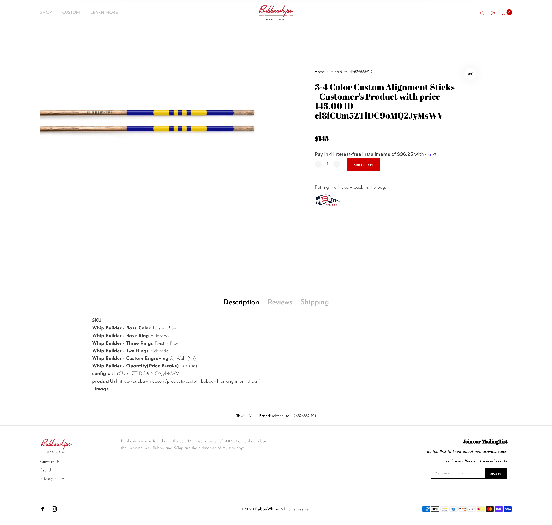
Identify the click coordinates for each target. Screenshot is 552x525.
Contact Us (50, 462)
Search (46, 470)
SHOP (46, 13)
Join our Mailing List (485, 441)
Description (241, 302)
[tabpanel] (158, 166)
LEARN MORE (104, 13)
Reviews (280, 302)
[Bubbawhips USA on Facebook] (42, 509)
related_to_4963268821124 (294, 416)
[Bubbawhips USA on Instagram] (54, 509)
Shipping (315, 302)
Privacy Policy (52, 479)
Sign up (496, 473)
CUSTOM (71, 13)
